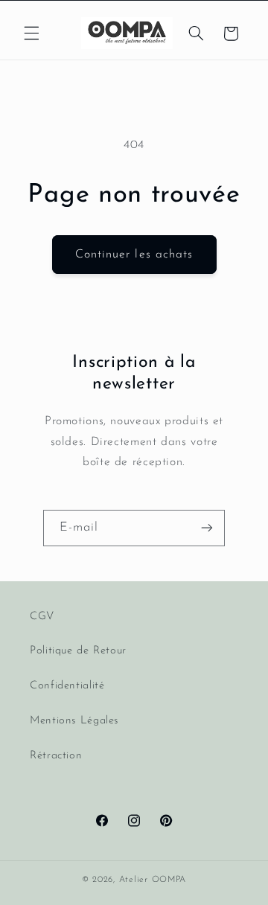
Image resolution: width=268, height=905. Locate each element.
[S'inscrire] (207, 528)
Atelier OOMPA (153, 879)
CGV (42, 616)
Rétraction (56, 755)
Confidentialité (67, 685)
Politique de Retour (78, 650)
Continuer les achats (134, 254)
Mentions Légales (74, 720)
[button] (31, 33)
